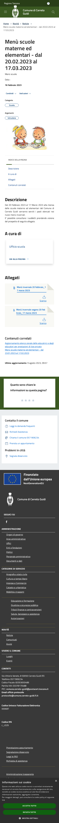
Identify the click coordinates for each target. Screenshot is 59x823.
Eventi (9, 660)
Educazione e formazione (22, 600)
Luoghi (9, 656)
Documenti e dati (14, 561)
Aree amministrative (16, 539)
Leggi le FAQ (12, 756)
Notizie (25, 23)
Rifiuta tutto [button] (29, 812)
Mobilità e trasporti (15, 592)
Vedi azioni (23, 93)
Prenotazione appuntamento (19, 747)
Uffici (8, 543)
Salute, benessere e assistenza (25, 614)
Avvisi (9, 644)
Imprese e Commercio (16, 583)
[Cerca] (53, 12)
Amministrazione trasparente (20, 774)
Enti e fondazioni (14, 547)
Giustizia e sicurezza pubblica (24, 605)
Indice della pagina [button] (17, 159)
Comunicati (11, 639)
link (3, 800)
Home (6, 23)
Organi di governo (14, 534)
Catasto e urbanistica (16, 587)
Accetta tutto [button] (29, 806)
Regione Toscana (12, 3)
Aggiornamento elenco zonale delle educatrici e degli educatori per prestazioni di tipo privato (29, 345)
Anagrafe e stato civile (16, 574)
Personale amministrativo (18, 556)
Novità (16, 23)
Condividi (10, 93)
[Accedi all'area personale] (48, 3)
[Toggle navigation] (5, 11)
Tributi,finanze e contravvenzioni (26, 609)
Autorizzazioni (17, 618)
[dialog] (29, 800)
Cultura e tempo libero (16, 578)
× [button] (56, 781)
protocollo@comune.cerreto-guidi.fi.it (20, 695)
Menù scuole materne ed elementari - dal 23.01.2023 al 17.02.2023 (24, 351)
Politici (9, 552)
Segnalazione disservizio (17, 752)
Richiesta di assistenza (16, 761)
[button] (29, 818)
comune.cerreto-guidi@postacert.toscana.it (27, 689)
